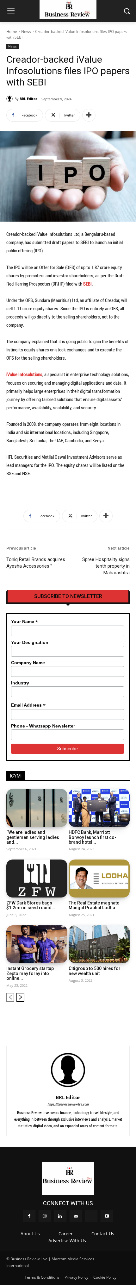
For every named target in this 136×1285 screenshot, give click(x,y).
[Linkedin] (93, 1017)
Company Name (28, 662)
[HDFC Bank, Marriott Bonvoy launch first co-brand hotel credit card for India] (99, 808)
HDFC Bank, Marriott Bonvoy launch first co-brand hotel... (92, 837)
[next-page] (20, 997)
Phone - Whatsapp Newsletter (43, 725)
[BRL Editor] (10, 99)
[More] (89, 115)
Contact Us (102, 1234)
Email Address (28, 705)
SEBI (87, 283)
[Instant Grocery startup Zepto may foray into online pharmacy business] (36, 944)
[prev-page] (10, 997)
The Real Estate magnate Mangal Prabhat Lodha (94, 905)
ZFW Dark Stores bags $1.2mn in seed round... (30, 905)
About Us (30, 1234)
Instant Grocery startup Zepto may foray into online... (30, 973)
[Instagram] (83, 1017)
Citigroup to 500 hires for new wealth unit (95, 971)
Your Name (24, 622)
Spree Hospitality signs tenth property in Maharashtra (106, 566)
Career (66, 1234)
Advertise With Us (67, 1241)
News (26, 31)
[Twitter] (114, 1017)
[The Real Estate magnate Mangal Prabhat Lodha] (99, 879)
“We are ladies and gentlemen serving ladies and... (32, 837)
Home (11, 31)
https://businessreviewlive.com (68, 1104)
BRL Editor (28, 98)
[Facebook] (72, 1017)
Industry (20, 682)
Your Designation (29, 642)
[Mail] (104, 1017)
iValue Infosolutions (24, 374)
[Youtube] (125, 1017)
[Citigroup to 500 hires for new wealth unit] (99, 944)
